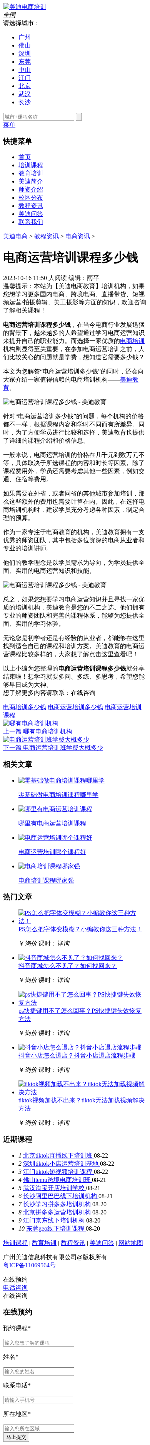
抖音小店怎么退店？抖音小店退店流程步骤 (76, 1055)
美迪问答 (30, 214)
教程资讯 (30, 205)
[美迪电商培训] (24, 6)
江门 (24, 78)
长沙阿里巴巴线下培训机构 (60, 1196)
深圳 (24, 53)
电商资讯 (77, 236)
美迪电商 (15, 236)
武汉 (24, 94)
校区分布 (30, 197)
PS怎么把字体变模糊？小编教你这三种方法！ (80, 929)
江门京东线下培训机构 (54, 1220)
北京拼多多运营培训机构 (57, 1212)
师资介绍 (30, 189)
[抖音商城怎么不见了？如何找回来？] (70, 957)
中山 (24, 69)
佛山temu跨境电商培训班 (57, 1180)
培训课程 (30, 165)
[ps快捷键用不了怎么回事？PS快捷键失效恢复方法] (82, 1002)
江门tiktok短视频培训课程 (58, 1171)
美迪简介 (30, 181)
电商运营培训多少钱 (75, 707)
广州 (24, 37)
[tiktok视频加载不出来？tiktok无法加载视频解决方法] (82, 1092)
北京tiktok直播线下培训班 (58, 1155)
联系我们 (30, 222)
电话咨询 (15, 1287)
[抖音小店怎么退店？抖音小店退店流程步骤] (80, 1047)
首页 (24, 157)
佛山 (24, 45)
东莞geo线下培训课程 (56, 1228)
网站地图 (130, 1243)
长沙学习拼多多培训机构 (57, 1204)
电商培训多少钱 (24, 707)
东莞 (24, 61)
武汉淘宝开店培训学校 (54, 1188)
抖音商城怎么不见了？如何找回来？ (67, 966)
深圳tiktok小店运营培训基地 (61, 1163)
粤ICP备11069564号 (29, 1265)
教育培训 (30, 173)
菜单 (9, 124)
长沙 (24, 102)
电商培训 (132, 341)
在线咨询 (83, 692)
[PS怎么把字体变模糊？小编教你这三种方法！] (82, 921)
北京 (24, 86)
